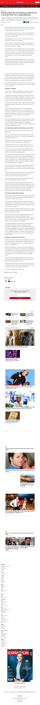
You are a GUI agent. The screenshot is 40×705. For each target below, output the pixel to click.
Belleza (2, 589)
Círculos (2, 587)
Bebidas (2, 641)
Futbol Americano (4, 633)
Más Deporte (3, 635)
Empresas (10, 6)
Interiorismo (3, 612)
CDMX (2, 579)
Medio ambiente (4, 615)
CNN (9, 279)
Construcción (3, 608)
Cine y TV (3, 603)
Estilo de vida (3, 597)
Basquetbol (3, 634)
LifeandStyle (3, 573)
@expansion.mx (20, 688)
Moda (2, 588)
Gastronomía (3, 640)
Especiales (3, 628)
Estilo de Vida (3, 645)
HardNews (15, 272)
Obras (31, 6)
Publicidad (19, 695)
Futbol (2, 631)
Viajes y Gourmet (4, 590)
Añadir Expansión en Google (34, 22)
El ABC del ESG (4, 621)
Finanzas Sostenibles (5, 619)
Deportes (3, 602)
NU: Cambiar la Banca (20, 683)
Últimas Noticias (5, 6)
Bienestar (3, 644)
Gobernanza (3, 617)
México (2, 577)
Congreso (3, 578)
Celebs (2, 596)
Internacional (22, 6)
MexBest (2, 639)
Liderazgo (3, 626)
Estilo (2, 600)
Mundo (11, 272)
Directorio (19, 701)
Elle (1, 593)
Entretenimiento (4, 601)
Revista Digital (37, 2)
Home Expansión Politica (5, 566)
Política (14, 6)
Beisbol (2, 632)
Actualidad (3, 625)
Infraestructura (4, 610)
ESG (33, 6)
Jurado (2, 646)
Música (2, 604)
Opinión (2, 581)
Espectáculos (3, 585)
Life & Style (3, 599)
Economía (18, 6)
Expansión (3, 564)
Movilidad (3, 618)
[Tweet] (24, 22)
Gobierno (2, 576)
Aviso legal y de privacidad (19, 698)
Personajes (3, 643)
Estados (2, 580)
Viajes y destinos (4, 642)
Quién (2, 584)
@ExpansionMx (12, 281)
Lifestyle (2, 636)
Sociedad (3, 582)
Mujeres (36, 6)
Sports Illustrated (4, 630)
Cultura (2, 591)
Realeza (2, 586)
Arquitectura (3, 611)
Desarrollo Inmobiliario (5, 609)
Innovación (3, 620)
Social (2, 616)
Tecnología (27, 6)
